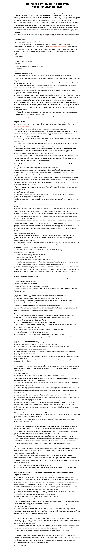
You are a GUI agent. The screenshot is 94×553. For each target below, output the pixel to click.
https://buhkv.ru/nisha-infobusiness (58, 46)
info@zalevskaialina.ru (50, 36)
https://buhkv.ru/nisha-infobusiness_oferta (36, 117)
